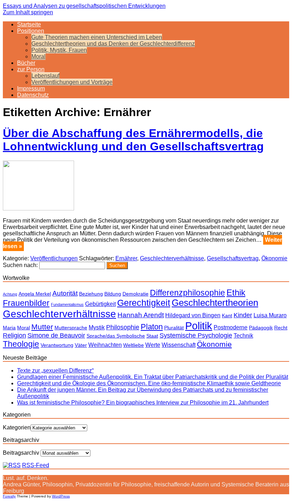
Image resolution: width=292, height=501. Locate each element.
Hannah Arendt (141, 315)
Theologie (21, 344)
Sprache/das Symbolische (116, 336)
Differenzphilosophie (187, 292)
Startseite (29, 24)
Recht (280, 327)
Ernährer (126, 258)
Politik (198, 326)
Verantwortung (57, 345)
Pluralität (174, 327)
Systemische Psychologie (196, 335)
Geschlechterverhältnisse (172, 258)
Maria (9, 327)
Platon (152, 326)
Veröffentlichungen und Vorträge (72, 82)
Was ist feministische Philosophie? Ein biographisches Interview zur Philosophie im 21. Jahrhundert (142, 403)
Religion (14, 335)
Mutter (42, 327)
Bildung (112, 294)
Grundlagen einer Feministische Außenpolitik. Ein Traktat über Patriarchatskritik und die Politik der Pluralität (152, 377)
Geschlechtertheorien (215, 303)
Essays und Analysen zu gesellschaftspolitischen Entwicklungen (84, 6)
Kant (227, 315)
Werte (152, 344)
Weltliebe (133, 345)
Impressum (31, 88)
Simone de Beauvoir (56, 335)
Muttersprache (70, 327)
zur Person (31, 69)
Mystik (97, 327)
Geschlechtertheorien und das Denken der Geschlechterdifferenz (113, 44)
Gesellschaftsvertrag (233, 258)
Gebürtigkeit (100, 304)
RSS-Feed (35, 465)
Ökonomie (274, 258)
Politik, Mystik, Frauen (59, 50)
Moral (38, 56)
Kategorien (17, 427)
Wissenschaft (178, 344)
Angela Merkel (35, 294)
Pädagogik (261, 327)
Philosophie (122, 327)
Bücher (26, 63)
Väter (81, 345)
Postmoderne (230, 327)
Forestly (9, 496)
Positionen (30, 31)
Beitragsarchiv (21, 453)
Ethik (235, 292)
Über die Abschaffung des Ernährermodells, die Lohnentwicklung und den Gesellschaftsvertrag (133, 140)
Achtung (10, 294)
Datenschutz (33, 95)
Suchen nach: (20, 265)
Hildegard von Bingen (192, 315)
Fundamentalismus (67, 304)
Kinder (243, 315)
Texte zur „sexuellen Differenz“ (55, 370)
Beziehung (91, 294)
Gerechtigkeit (143, 303)
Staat (152, 336)
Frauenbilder (26, 303)
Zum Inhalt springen (28, 12)
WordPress (61, 496)
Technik (243, 335)
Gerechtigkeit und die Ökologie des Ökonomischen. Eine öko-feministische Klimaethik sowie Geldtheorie (149, 383)
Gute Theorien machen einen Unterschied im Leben (96, 37)
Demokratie (135, 294)
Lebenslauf (45, 76)
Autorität (65, 293)
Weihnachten (105, 344)
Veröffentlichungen (54, 258)
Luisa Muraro (270, 315)
